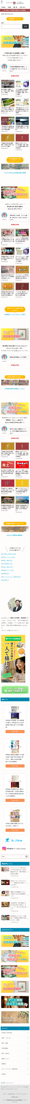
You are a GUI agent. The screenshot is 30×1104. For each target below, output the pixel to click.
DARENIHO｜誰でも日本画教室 (14, 1100)
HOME (3, 1082)
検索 (2, 23)
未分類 (6, 580)
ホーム (4, 1094)
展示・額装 (7, 560)
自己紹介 (4, 7)
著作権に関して (15, 1097)
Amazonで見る (15, 731)
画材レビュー (8, 570)
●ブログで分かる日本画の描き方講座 (15, 172)
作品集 (9, 7)
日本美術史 (7, 563)
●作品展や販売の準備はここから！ (15, 388)
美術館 (6, 573)
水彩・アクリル (9, 557)
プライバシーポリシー (22, 1094)
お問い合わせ (23, 7)
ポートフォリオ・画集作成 (12, 576)
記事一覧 (15, 7)
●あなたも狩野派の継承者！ (15, 535)
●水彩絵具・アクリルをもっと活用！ (15, 314)
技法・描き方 (8, 567)
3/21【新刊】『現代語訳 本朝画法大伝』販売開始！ (15, 10)
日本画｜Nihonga (9, 554)
